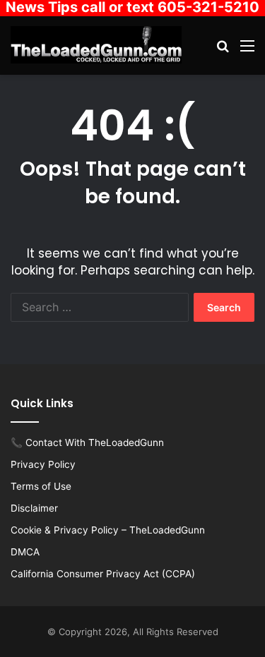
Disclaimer (34, 508)
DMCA (25, 551)
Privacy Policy (43, 464)
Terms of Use (41, 486)
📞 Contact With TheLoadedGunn (87, 442)
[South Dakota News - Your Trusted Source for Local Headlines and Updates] (96, 45)
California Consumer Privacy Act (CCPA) (103, 573)
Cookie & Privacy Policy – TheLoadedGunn (108, 530)
